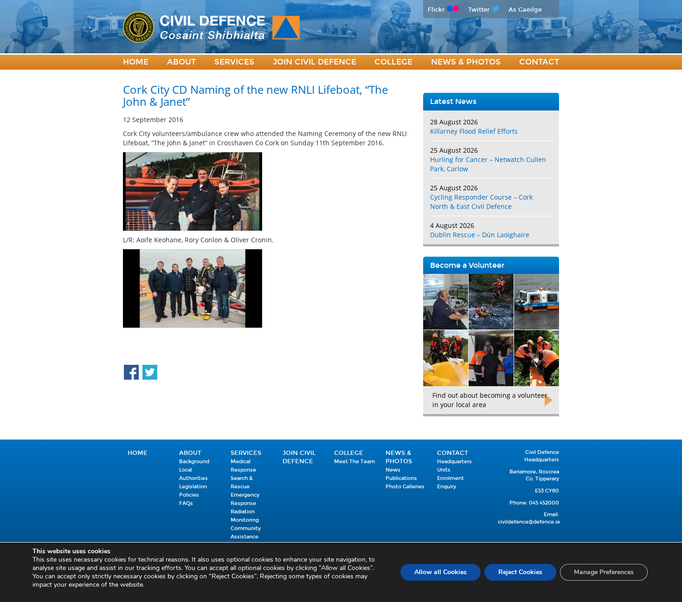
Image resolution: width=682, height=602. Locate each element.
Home (135, 62)
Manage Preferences (604, 572)
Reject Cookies (520, 572)
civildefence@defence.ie (529, 522)
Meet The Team (354, 462)
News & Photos (466, 62)
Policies (189, 495)
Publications (401, 478)
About (181, 62)
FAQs (186, 503)
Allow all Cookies (440, 572)
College (393, 62)
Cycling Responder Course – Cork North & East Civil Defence (481, 202)
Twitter (478, 9)
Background (194, 462)
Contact (539, 62)
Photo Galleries (405, 487)
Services (234, 62)
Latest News (453, 101)
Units (443, 470)
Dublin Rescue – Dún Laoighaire (479, 234)
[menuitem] (135, 62)
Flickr (436, 9)
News (393, 470)
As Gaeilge (525, 9)
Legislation (193, 487)
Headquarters (454, 462)
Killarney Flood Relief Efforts (474, 131)
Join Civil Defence (314, 62)
